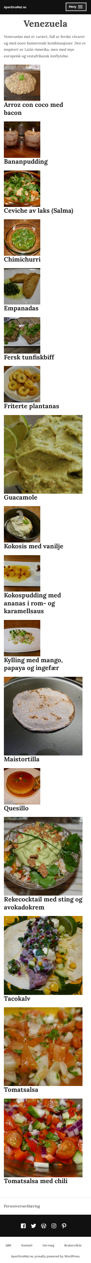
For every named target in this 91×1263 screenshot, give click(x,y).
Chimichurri (22, 259)
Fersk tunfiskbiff (29, 357)
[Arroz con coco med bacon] (22, 83)
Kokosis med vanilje (33, 546)
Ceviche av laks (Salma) (38, 210)
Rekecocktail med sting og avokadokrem (43, 903)
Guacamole (20, 497)
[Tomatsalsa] (43, 1046)
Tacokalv (17, 998)
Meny (75, 8)
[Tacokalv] (43, 955)
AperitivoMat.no (15, 7)
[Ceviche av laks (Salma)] (22, 188)
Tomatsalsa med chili (35, 1181)
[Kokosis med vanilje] (22, 524)
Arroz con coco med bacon (33, 109)
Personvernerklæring (22, 1206)
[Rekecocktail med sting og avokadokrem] (43, 856)
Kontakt (27, 1245)
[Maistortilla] (43, 716)
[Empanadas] (22, 286)
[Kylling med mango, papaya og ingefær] (22, 638)
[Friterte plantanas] (22, 384)
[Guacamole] (43, 454)
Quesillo (16, 808)
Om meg (48, 1245)
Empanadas (21, 308)
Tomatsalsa (21, 1089)
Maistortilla (22, 759)
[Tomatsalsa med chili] (43, 1138)
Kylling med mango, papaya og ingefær (33, 664)
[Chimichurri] (22, 237)
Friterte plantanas (31, 406)
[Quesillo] (22, 786)
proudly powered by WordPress (57, 1256)
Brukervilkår (73, 1245)
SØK (8, 1245)
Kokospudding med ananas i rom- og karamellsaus (32, 603)
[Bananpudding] (22, 139)
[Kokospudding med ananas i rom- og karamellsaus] (22, 573)
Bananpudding (26, 161)
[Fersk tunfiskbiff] (22, 335)
